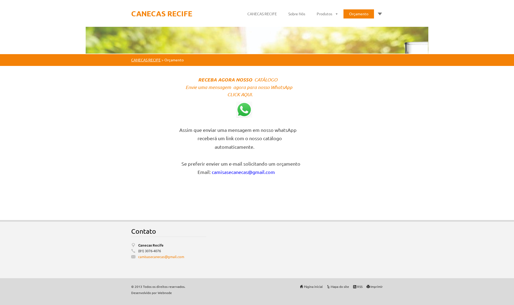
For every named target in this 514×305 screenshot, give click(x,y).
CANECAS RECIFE (262, 13)
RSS (359, 286)
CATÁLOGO (266, 80)
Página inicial (313, 286)
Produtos (324, 13)
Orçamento (358, 13)
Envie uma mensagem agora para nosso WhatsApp (239, 87)
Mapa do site (340, 286)
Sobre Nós (296, 13)
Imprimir (377, 286)
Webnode (165, 293)
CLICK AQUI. (240, 94)
